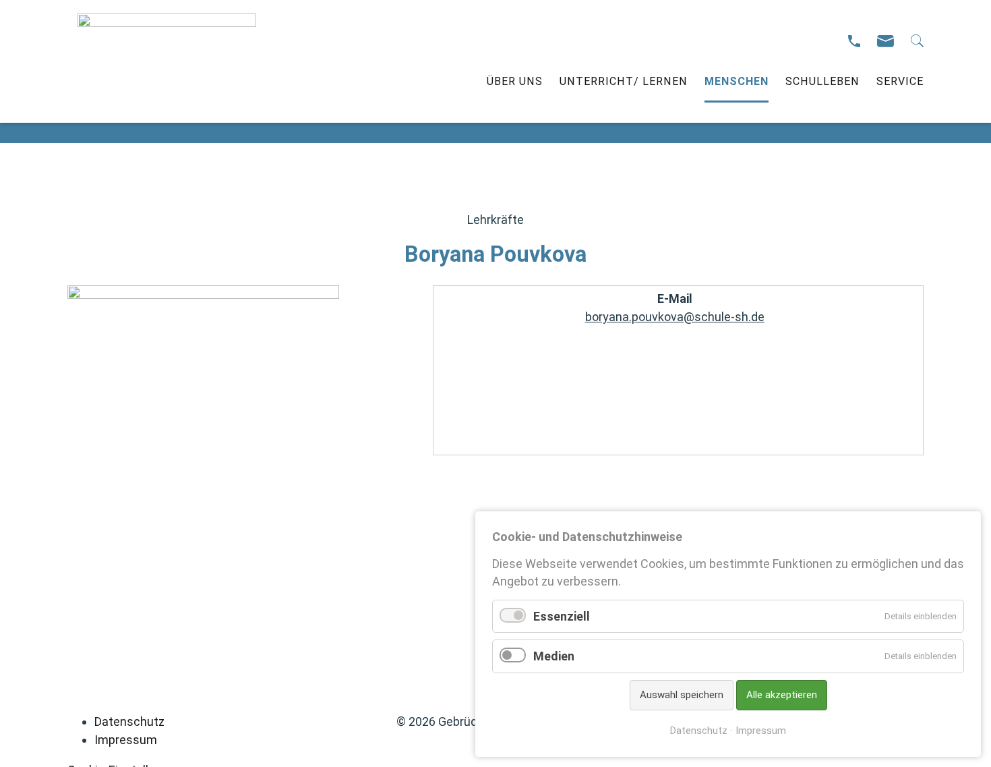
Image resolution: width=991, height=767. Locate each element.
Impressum (125, 740)
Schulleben (822, 81)
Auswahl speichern (681, 695)
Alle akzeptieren (781, 695)
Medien (553, 656)
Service (900, 81)
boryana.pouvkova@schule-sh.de (674, 317)
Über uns (515, 81)
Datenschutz (129, 721)
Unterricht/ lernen (624, 81)
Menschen (736, 81)
